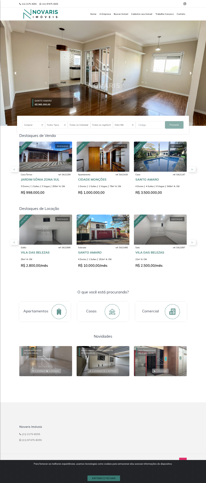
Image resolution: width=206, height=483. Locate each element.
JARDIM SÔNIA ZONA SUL (40, 179)
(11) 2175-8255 (29, 4)
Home (93, 14)
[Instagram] (185, 4)
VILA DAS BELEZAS (35, 252)
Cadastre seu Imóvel (141, 14)
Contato (181, 14)
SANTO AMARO (147, 179)
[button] (15, 73)
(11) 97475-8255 (50, 4)
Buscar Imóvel (121, 14)
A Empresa (105, 14)
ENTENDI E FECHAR (103, 478)
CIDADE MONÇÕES (92, 179)
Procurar (174, 124)
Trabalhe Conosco (164, 14)
